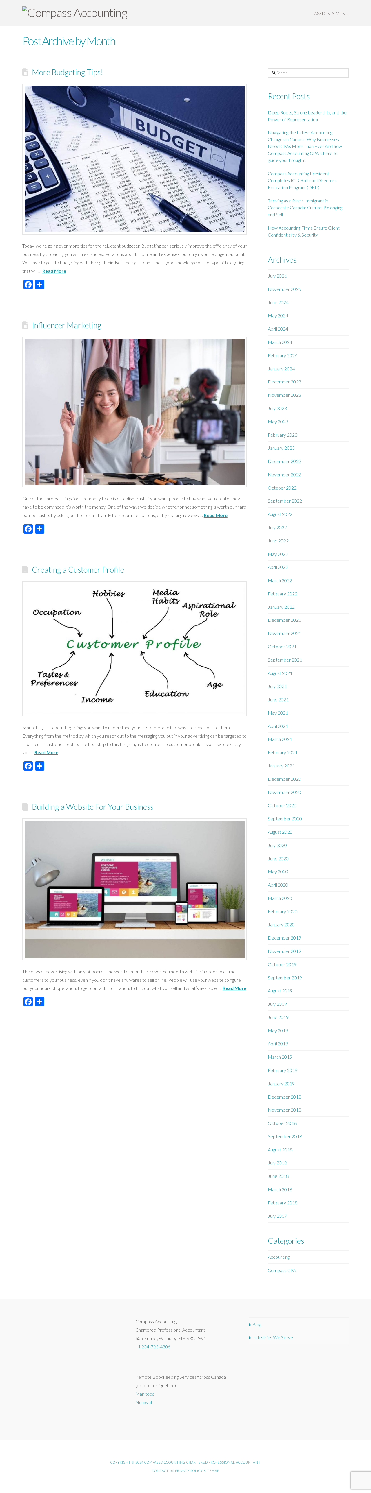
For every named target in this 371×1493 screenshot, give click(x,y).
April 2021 (278, 726)
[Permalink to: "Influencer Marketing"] (135, 412)
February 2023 (282, 435)
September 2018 (285, 1136)
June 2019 (278, 1017)
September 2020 (285, 818)
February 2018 (282, 1202)
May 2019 (278, 1030)
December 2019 (284, 937)
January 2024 (281, 368)
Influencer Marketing (66, 325)
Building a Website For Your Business (92, 806)
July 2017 (277, 1216)
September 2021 (285, 659)
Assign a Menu (331, 13)
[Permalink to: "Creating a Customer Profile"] (135, 649)
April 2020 (278, 884)
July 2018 (277, 1162)
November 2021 (284, 633)
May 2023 (278, 421)
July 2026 (277, 275)
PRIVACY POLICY (189, 1470)
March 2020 (280, 898)
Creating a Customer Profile (78, 569)
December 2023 (284, 381)
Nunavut (143, 1402)
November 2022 (284, 474)
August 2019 (280, 990)
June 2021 (278, 699)
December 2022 (284, 461)
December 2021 (284, 620)
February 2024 (282, 355)
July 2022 (277, 527)
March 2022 (280, 580)
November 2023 (284, 395)
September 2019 (285, 977)
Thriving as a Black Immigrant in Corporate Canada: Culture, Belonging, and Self (305, 207)
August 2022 (280, 514)
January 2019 (281, 1083)
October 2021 (282, 646)
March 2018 (280, 1189)
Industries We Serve (272, 1337)
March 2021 (280, 739)
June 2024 (278, 302)
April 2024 (278, 328)
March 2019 (280, 1057)
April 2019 (278, 1043)
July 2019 (277, 1004)
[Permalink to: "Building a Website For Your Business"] (135, 889)
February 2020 (282, 911)
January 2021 (281, 765)
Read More (54, 271)
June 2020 (278, 858)
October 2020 (282, 805)
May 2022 (278, 554)
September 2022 (285, 500)
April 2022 (278, 567)
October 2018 (282, 1123)
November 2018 (284, 1109)
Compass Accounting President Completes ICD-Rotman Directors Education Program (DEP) (302, 180)
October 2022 (282, 487)
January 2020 (281, 924)
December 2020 (284, 779)
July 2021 (277, 686)
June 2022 (278, 540)
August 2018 (280, 1149)
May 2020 (278, 871)
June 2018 (278, 1176)
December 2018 (284, 1096)
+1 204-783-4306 (152, 1346)
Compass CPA (282, 1270)
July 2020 (277, 845)
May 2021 (278, 712)
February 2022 (282, 593)
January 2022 (281, 607)
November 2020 (284, 792)
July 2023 (277, 408)
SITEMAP (211, 1470)
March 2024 (280, 342)
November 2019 (284, 951)
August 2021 (280, 673)
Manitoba (144, 1393)
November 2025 (284, 289)
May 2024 (278, 315)
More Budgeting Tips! (67, 72)
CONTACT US (163, 1470)
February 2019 (282, 1070)
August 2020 (280, 832)
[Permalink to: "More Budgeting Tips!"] (135, 159)
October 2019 (282, 964)
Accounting (279, 1257)
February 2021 (282, 752)
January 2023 (281, 448)
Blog (256, 1324)
